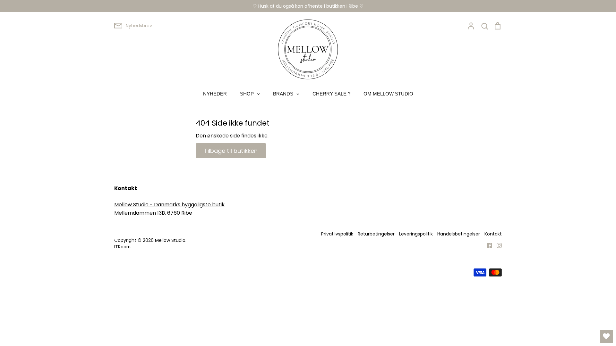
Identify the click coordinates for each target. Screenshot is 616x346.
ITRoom (122, 246)
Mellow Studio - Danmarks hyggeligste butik (169, 204)
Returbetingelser (376, 234)
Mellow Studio (170, 240)
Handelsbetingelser (458, 234)
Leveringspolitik (416, 234)
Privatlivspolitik (337, 234)
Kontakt (493, 234)
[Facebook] (487, 245)
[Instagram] (497, 245)
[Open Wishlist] (606, 336)
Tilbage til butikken (231, 151)
